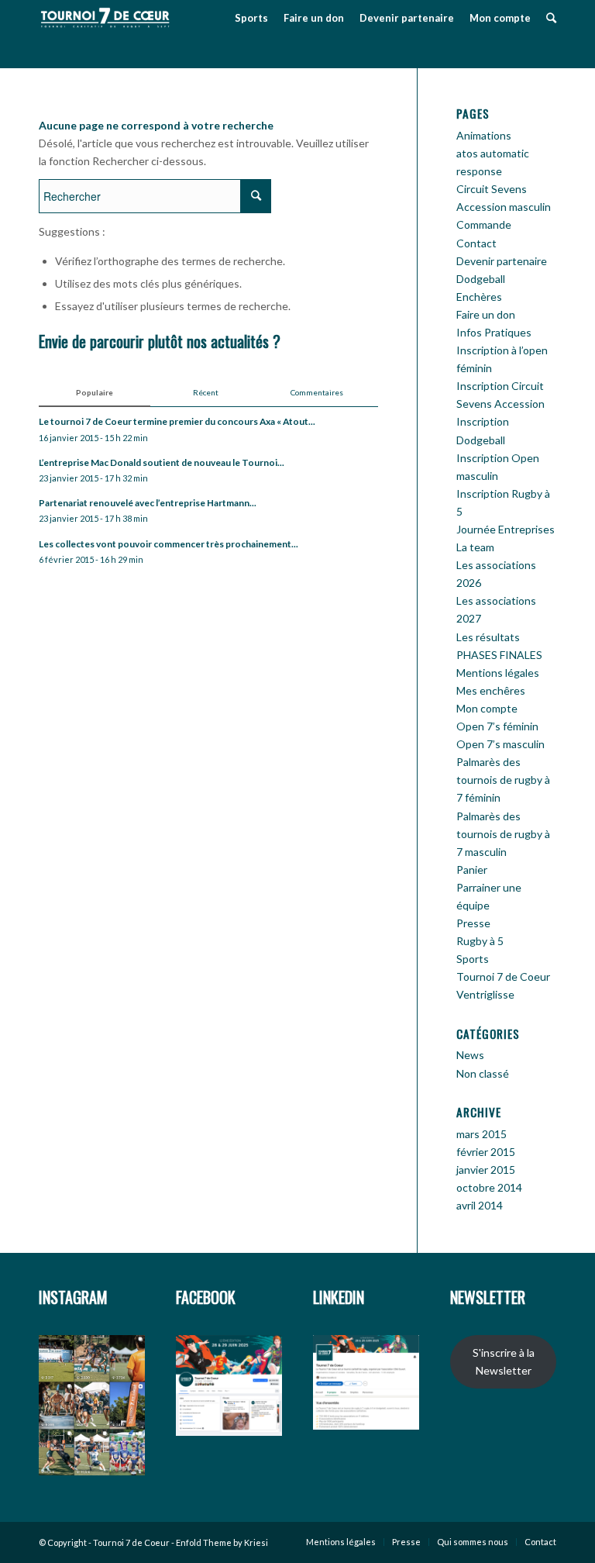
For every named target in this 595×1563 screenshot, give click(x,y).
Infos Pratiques (493, 332)
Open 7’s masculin (500, 743)
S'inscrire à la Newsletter (504, 1361)
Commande (483, 224)
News (470, 1054)
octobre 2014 (489, 1187)
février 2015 (485, 1151)
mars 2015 (481, 1133)
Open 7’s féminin (497, 726)
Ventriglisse (485, 994)
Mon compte (487, 708)
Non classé (482, 1073)
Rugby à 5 (480, 940)
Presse (473, 923)
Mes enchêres (490, 690)
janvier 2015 (485, 1169)
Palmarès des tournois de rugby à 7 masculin (503, 833)
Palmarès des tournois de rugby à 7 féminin (503, 779)
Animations (483, 135)
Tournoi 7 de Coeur (503, 976)
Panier (471, 869)
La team (475, 547)
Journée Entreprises (505, 529)
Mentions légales (497, 672)
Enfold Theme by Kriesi (222, 1542)
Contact (476, 243)
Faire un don (485, 314)
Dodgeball (480, 278)
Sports (472, 958)
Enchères (479, 296)
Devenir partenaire (501, 260)
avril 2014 (479, 1205)
